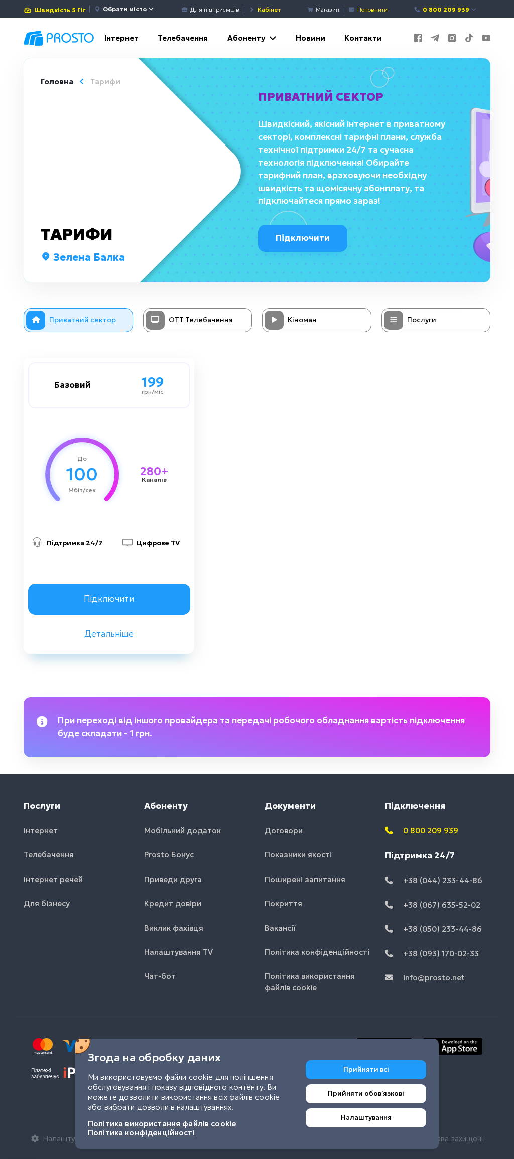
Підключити (303, 237)
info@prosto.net (433, 977)
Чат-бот (160, 976)
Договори (284, 830)
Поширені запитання (305, 879)
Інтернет (121, 38)
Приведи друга (173, 879)
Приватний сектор (320, 97)
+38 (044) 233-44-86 (441, 880)
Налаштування (366, 1117)
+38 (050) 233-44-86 (441, 929)
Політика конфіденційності (317, 952)
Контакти (363, 38)
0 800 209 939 (446, 9)
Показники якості (298, 854)
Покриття (283, 903)
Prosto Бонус (169, 854)
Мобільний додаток (182, 830)
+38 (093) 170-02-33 (440, 953)
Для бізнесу (47, 903)
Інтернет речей (53, 879)
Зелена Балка (88, 257)
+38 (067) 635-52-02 (440, 905)
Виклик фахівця (173, 928)
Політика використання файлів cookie (310, 981)
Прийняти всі (366, 1069)
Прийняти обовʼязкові (366, 1093)
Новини (310, 38)
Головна (57, 81)
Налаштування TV (178, 952)
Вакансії (280, 928)
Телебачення (183, 38)
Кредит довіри (172, 903)
